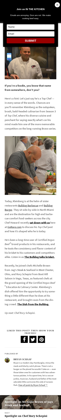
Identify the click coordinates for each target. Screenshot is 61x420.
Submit (30, 40)
